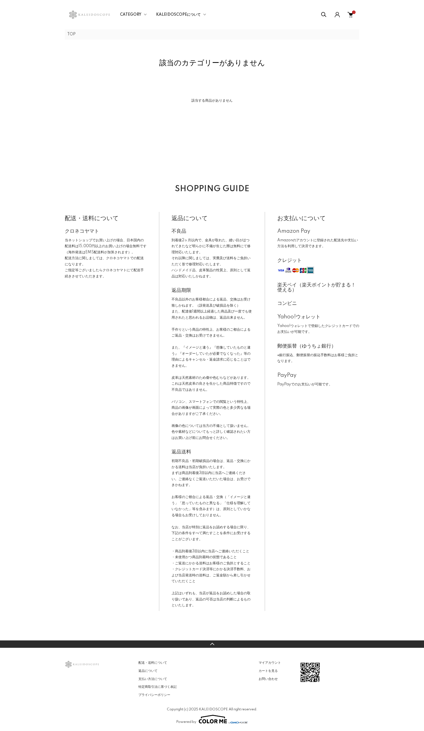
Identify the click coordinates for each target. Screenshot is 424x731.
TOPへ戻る (212, 644)
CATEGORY (130, 15)
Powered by (186, 722)
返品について (148, 671)
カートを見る (268, 671)
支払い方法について (152, 679)
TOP (71, 34)
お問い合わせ (268, 679)
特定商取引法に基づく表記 (157, 687)
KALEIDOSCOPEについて (178, 15)
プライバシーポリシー (154, 695)
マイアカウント (270, 662)
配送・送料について (152, 662)
